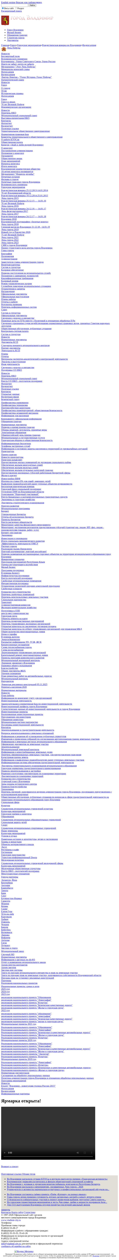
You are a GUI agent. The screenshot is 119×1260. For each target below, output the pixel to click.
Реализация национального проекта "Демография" (26, 1030)
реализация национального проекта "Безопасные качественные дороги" (37, 1005)
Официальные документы (14, 294)
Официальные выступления (15, 296)
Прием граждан (9, 454)
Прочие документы (10, 348)
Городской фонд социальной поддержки (21, 489)
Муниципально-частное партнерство (19, 722)
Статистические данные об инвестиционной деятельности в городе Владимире (40, 709)
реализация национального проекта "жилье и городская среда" (32, 1021)
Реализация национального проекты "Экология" (25, 1054)
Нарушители (7, 681)
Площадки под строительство (16, 592)
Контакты (6, 120)
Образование (7, 816)
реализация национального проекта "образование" (26, 1013)
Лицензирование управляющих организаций (23, 652)
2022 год (5, 1010)
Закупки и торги (9, 948)
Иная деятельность (10, 364)
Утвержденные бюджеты (13, 514)
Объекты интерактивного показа (17, 844)
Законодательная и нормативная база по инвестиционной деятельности (36, 704)
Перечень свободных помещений (17, 594)
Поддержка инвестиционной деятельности (22, 725)
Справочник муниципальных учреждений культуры (27, 808)
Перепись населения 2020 (14, 687)
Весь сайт (9, 8)
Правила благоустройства (14, 786)
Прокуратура (7, 451)
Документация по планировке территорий (22, 776)
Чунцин (5, 924)
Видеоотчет (7, 126)
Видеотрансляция (10, 397)
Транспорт (6, 602)
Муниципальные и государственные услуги (23, 437)
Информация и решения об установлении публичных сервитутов (33, 736)
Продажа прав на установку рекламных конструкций (27, 978)
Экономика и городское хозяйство (18, 499)
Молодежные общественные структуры (20, 868)
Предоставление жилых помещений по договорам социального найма (36, 462)
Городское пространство (13, 855)
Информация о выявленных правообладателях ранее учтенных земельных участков (42, 760)
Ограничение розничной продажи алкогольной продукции (30, 586)
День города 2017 (10, 214)
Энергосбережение (10, 639)
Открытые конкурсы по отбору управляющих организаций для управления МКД (41, 629)
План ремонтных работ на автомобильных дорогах (26, 676)
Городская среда (9, 616)
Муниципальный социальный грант (19, 115)
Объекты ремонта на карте (14, 618)
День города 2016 (10, 206)
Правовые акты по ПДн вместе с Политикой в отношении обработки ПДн (38, 320)
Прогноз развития (10, 506)
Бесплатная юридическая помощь (17, 486)
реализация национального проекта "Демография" (26, 1000)
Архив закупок (8, 967)
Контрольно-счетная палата (14, 331)
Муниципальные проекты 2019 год (18, 1059)
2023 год (5, 994)
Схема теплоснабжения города (16, 647)
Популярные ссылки (11, 1174)
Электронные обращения (13, 432)
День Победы (13, 48)
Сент (3, 896)
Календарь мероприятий (13, 811)
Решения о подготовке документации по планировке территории (33, 773)
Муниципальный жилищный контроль (20, 660)
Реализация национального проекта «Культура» (24, 1065)
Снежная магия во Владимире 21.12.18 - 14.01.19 (25, 227)
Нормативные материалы (13, 690)
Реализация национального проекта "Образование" (26, 1027)
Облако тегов (28, 1174)
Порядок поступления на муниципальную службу (26, 273)
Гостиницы (6, 852)
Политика (96, 1256)
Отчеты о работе (9, 302)
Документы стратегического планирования (22, 502)
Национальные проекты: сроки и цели (20, 986)
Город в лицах (8, 102)
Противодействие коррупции (15, 408)
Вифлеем (5, 937)
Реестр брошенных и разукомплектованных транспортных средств (34, 497)
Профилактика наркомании (14, 402)
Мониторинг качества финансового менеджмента (26, 525)
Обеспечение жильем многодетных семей (22, 465)
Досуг (4, 847)
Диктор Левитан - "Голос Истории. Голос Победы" (26, 77)
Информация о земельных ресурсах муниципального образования (34, 741)
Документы (12, 40)
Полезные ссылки (10, 128)
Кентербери (7, 882)
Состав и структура (10, 267)
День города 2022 (10, 240)
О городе (5, 88)
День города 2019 (10, 229)
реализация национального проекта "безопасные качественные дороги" (36, 1019)
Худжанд (5, 945)
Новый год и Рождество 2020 (15, 232)
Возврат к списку (9, 1166)
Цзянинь (5, 922)
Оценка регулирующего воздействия (19, 564)
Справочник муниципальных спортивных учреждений (28, 828)
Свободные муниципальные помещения (21, 581)
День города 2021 (10, 237)
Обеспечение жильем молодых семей (19, 467)
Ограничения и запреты (13, 289)
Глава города (7, 250)
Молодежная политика (12, 860)
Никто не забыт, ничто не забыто (17, 64)
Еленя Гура (6, 911)
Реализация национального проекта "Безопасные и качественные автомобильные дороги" (46, 1032)
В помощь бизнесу (10, 573)
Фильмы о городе (10, 179)
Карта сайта (17, 1212)
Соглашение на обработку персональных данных (25, 1075)
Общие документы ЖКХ (13, 671)
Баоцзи (4, 927)
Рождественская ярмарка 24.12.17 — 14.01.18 (23, 216)
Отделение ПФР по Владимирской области (22, 491)
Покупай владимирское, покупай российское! (24, 551)
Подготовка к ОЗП (10, 610)
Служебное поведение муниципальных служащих (26, 286)
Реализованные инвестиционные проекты (22, 714)
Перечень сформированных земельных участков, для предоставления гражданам (41, 754)
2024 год (5, 991)
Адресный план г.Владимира (15, 781)
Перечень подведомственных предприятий (22, 621)
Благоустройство (9, 668)
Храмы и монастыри (11, 842)
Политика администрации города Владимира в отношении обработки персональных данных (47, 1078)
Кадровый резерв (9, 281)
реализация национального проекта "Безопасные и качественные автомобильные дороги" (46, 1049)
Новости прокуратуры (12, 457)
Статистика (29, 1212)
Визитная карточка (10, 264)
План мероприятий (10, 161)
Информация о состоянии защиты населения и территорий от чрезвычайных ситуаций (44, 448)
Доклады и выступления (13, 361)
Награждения (8, 291)
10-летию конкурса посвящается (17, 171)
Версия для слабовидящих (29, 2)
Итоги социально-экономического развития (23, 541)
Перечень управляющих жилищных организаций (25, 624)
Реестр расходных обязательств (16, 522)
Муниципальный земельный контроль (20, 749)
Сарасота (5, 901)
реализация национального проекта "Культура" (24, 1002)
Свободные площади (11, 588)
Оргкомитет (7, 156)
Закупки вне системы (11, 970)
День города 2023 (10, 242)
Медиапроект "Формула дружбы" (17, 174)
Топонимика (7, 789)
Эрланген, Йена (9, 880)
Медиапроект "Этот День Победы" (18, 66)
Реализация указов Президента (16, 549)
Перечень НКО (8, 113)
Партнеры (6, 980)
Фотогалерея (7, 72)
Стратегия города (15, 37)
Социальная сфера (10, 802)
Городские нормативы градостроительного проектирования (31, 768)
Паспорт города (9, 546)
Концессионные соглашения (15, 644)
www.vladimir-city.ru (11, 1220)
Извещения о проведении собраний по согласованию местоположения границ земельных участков (50, 739)
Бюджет (5, 511)
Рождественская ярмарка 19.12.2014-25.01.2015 (24, 195)
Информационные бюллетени (16, 443)
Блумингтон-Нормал (11, 898)
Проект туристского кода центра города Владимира (26, 248)
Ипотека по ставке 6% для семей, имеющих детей (26, 481)
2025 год (5, 989)
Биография (6, 253)
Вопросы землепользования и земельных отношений (27, 733)
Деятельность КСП (10, 350)
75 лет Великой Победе (12, 235)
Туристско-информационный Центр (19, 857)
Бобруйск (6, 929)
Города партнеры (9, 877)
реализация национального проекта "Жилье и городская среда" (32, 1008)
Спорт (4, 825)
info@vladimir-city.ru (11, 1243)
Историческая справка (12, 93)
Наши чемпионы (9, 831)
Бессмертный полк (10, 56)
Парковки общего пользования (16, 665)
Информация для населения (15, 415)
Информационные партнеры (15, 1094)
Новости (5, 53)
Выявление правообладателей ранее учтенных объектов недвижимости (36, 484)
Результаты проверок (11, 304)
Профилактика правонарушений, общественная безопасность (31, 410)
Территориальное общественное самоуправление (25, 131)
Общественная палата (12, 142)
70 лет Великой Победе (12, 104)
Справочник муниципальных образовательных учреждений (31, 819)
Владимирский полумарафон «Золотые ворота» (24, 221)
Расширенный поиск (11, 11)
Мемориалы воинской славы (15, 69)
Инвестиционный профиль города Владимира (24, 706)
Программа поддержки (12, 570)
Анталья (5, 940)
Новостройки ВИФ (10, 478)
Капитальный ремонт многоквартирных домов (24, 655)
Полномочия (7, 256)
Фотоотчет (6, 123)
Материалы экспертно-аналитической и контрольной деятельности (34, 359)
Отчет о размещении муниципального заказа (23, 962)
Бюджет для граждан (11, 532)
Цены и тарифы (9, 634)
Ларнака (5, 935)
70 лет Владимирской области (16, 193)
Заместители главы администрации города (22, 262)
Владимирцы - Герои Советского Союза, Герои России (28, 61)
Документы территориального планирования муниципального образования (39, 765)
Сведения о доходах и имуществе (17, 318)
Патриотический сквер (12, 80)
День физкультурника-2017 (14, 211)
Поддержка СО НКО (11, 370)
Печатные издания (10, 176)
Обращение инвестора (12, 719)
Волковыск (6, 932)
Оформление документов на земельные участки (25, 744)
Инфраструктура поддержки (15, 575)
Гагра (4, 943)
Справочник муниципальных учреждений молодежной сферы (32, 863)
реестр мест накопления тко (15, 613)
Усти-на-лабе (7, 914)
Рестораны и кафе (10, 849)
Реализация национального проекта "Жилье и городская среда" (32, 1035)
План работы (7, 695)
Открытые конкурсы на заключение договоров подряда (28, 626)
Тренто (4, 890)
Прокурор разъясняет (11, 460)
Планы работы (8, 299)
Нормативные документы (14, 339)
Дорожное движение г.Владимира (18, 663)
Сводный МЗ (7, 954)
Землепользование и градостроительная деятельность (27, 730)
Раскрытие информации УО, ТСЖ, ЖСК (21, 642)
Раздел (20, 8)
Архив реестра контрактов (14, 965)
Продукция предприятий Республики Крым (23, 562)
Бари (3, 893)
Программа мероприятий (13, 1080)
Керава (4, 906)
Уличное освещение (11, 673)
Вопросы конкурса (10, 163)
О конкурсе (6, 148)
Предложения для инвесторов (16, 717)
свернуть (5, 1209)
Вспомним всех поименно (14, 59)
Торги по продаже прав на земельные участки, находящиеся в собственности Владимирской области (51, 975)
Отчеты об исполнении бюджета (17, 517)
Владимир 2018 (9, 219)
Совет (4, 309)
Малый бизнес (14, 32)
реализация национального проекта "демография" (26, 1016)
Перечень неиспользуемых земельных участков (24, 597)
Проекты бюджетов (10, 519)
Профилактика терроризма (14, 405)
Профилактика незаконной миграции (19, 413)
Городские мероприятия (29, 45)
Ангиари (5, 885)
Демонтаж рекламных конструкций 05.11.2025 (24, 684)
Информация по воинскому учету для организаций (26, 698)
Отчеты (5, 356)
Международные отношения (15, 873)
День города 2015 (10, 198)
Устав (4, 91)
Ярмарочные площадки (12, 559)
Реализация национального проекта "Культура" (24, 1037)
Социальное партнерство (13, 599)
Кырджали (6, 916)
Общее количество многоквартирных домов (23, 631)
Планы (4, 354)
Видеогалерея (89, 45)
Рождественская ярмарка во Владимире (61, 45)
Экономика (6, 535)
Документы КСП (9, 342)
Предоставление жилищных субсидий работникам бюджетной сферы (35, 473)
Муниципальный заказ (12, 951)
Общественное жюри (11, 158)
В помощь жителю (10, 637)
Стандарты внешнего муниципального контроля (25, 345)
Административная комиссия (15, 605)
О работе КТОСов (10, 139)
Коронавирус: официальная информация (21, 419)
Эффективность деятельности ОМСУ (19, 543)
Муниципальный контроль (14, 678)
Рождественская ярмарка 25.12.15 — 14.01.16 (23, 201)
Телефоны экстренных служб (15, 446)
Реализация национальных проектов (19, 983)
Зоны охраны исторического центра (19, 784)
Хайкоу (4, 919)
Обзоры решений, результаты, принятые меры (24, 430)
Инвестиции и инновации (14, 538)
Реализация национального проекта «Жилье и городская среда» (32, 1070)
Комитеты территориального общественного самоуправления (31, 137)
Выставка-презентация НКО (15, 118)
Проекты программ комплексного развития (22, 657)
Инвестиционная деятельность (16, 700)
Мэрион (5, 903)
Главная (5, 45)
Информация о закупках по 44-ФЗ (18, 959)
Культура (5, 805)
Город (13, 45)
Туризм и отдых (9, 836)
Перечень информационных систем (19, 307)
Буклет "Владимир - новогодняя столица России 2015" (28, 1086)
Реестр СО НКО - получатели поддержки (21, 381)
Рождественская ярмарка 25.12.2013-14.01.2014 (24, 190)
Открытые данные (10, 394)
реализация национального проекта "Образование (26, 997)
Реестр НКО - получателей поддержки (20, 871)
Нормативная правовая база (15, 134)
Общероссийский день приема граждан (20, 435)
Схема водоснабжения (12, 650)
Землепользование (10, 747)
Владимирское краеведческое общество (20, 169)
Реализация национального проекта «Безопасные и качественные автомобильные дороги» (46, 1067)
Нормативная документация (15, 1073)
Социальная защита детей (14, 822)
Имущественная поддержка (14, 583)
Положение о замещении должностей (19, 275)
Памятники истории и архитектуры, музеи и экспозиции (29, 839)
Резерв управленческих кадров (16, 283)
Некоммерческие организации (16, 107)
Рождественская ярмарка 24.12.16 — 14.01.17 (23, 208)
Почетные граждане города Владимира (20, 182)
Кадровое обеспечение (12, 270)
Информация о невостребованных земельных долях (27, 752)
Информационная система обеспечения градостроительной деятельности (37, 762)
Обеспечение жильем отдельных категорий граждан (27, 470)
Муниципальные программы (15, 508)
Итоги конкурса (9, 166)
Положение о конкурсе (12, 153)
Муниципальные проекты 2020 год (18, 1040)
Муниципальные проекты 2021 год (18, 1024)
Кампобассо (7, 888)
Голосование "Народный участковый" (20, 494)
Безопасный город (10, 399)
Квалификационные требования (17, 278)
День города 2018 (10, 224)
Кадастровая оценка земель (14, 757)
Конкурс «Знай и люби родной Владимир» (22, 145)
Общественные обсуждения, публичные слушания (26, 328)
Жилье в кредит (9, 475)
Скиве (4, 909)
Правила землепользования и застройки (21, 771)
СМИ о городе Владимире (14, 245)
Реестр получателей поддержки (16, 578)
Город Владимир (15, 30)
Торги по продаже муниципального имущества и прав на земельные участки (39, 972)
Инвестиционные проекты (14, 711)
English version (8, 2)
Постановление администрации (17, 150)
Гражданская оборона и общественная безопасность (27, 440)
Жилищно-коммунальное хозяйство (18, 607)
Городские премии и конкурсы (16, 814)
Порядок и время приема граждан (18, 427)
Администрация (9, 259)
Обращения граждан (17, 35)
